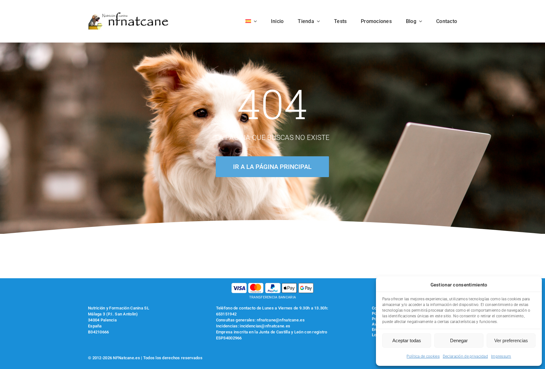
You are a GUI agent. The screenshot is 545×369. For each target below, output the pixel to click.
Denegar (459, 340)
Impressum (501, 356)
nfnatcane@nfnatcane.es (281, 320)
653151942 (226, 314)
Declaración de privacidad (465, 356)
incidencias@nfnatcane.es (265, 326)
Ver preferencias (511, 340)
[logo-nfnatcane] (128, 14)
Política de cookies (423, 356)
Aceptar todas (406, 340)
